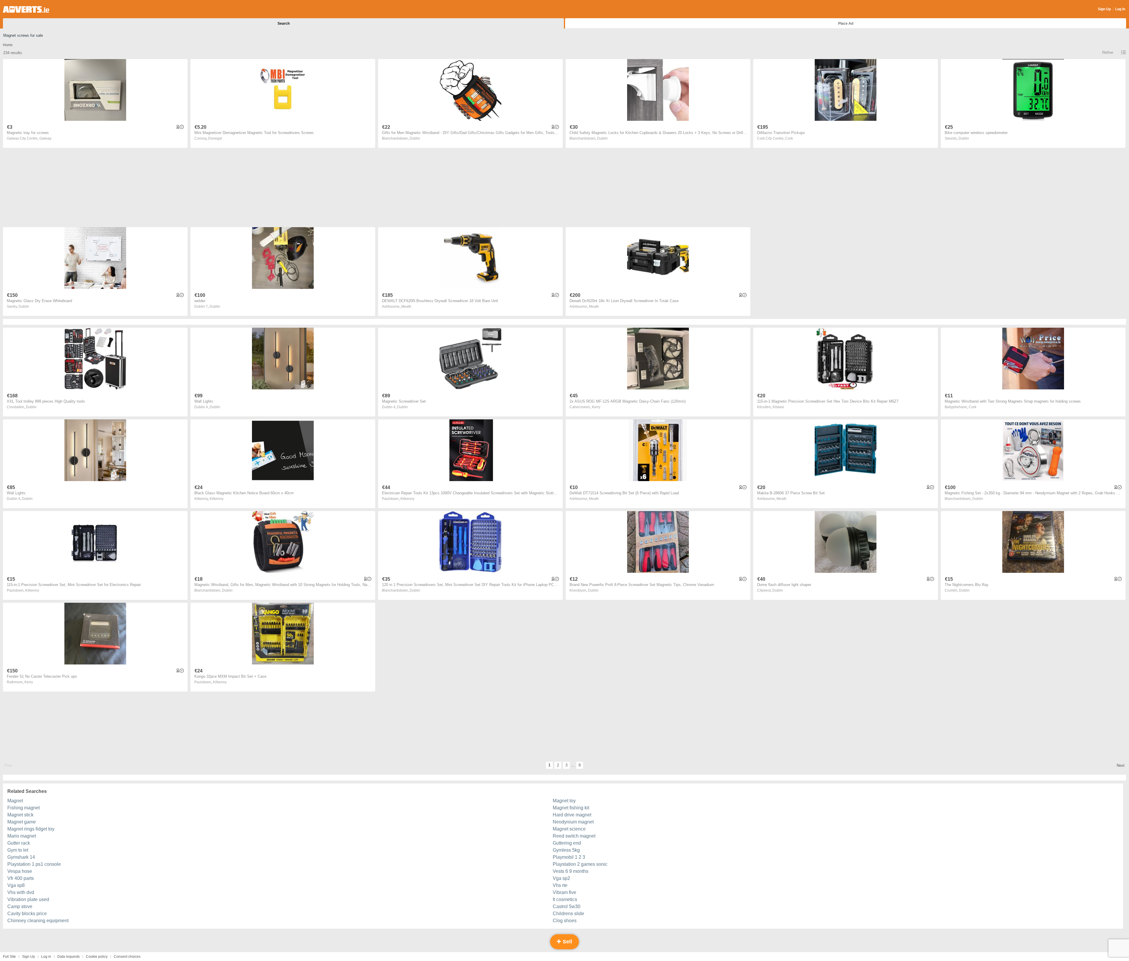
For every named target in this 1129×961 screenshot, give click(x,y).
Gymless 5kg (566, 850)
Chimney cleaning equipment (38, 920)
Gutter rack (18, 843)
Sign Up (1104, 9)
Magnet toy (564, 800)
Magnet (15, 800)
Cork (789, 138)
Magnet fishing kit (571, 807)
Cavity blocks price (27, 913)
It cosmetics (565, 899)
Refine (1107, 52)
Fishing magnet (23, 807)
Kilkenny (216, 499)
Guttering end (567, 843)
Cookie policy (97, 957)
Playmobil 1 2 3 (569, 857)
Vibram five (564, 892)
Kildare (778, 407)
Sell (566, 942)
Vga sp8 (16, 885)
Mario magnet (21, 835)
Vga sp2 (561, 878)
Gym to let (17, 850)
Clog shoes (565, 920)
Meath (406, 306)
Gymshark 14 (21, 857)
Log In (1120, 9)
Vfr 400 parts (20, 878)
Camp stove (19, 906)
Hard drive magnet (572, 814)
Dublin (415, 138)
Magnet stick (20, 814)
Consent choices (127, 957)
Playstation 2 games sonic (580, 864)
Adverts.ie (26, 9)
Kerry (596, 407)
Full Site (9, 957)
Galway (45, 138)
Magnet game (21, 821)
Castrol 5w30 (566, 906)
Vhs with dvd (20, 892)
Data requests (68, 957)
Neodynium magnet (573, 821)
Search (284, 23)
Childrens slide (568, 913)
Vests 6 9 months (570, 871)
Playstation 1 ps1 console (34, 864)
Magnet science (569, 828)
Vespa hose (19, 871)
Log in (46, 957)
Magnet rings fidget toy (30, 828)
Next (1121, 765)
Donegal (215, 138)
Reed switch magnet (574, 835)
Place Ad (845, 23)
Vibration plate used (28, 899)
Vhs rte (560, 885)
